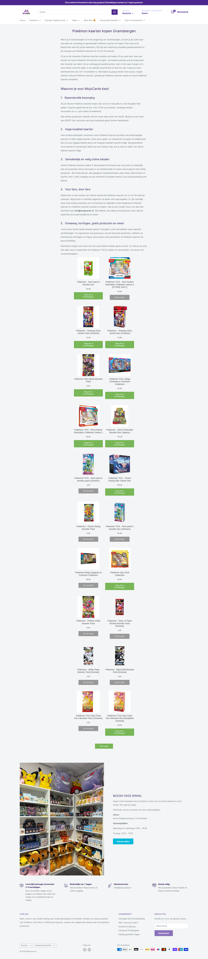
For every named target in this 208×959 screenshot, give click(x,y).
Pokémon (33, 20)
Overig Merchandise (109, 20)
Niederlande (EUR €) (43, 945)
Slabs (74, 20)
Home (22, 20)
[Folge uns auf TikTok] (89, 949)
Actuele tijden (123, 841)
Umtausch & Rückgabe (128, 930)
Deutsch (24, 945)
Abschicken (163, 933)
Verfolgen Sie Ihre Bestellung (131, 918)
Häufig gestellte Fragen (129, 934)
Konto (145, 13)
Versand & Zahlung (126, 926)
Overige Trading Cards (55, 20)
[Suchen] (115, 12)
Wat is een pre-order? (128, 922)
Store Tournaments (133, 20)
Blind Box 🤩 (90, 20)
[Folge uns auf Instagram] (84, 949)
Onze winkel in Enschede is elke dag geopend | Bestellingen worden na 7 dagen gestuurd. (104, 2)
